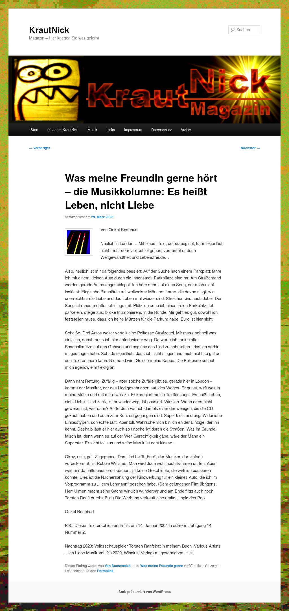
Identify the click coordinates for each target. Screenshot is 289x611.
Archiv (186, 129)
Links (110, 129)
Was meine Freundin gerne (161, 565)
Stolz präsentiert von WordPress (145, 591)
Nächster (250, 147)
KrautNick (49, 29)
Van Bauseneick (118, 565)
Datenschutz (161, 129)
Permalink (105, 570)
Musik (92, 129)
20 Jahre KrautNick (63, 129)
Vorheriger (39, 147)
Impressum (133, 129)
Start (34, 129)
